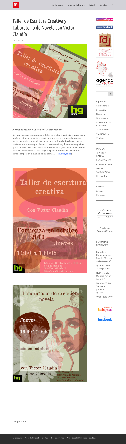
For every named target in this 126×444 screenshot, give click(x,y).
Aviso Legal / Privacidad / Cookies (81, 438)
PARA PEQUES (103, 160)
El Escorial (101, 110)
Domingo (100, 195)
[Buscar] (110, 93)
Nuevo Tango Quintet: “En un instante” (103, 275)
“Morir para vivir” (104, 296)
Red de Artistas (57, 438)
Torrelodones (102, 129)
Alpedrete (101, 101)
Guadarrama (102, 118)
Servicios (104, 5)
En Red (92, 5)
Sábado (99, 190)
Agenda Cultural (75, 5)
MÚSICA (100, 148)
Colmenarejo (102, 105)
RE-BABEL (101, 176)
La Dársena (57, 5)
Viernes (100, 186)
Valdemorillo (102, 133)
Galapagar (101, 114)
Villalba (99, 138)
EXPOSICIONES (104, 164)
